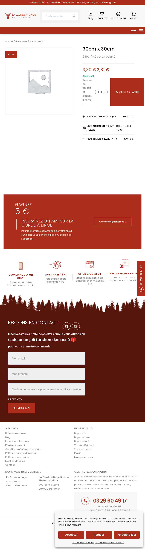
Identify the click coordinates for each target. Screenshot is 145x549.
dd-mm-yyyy (15, 399)
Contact (102, 18)
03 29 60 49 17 (110, 500)
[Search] (74, 16)
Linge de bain (82, 437)
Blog (90, 18)
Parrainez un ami (15, 445)
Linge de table (82, 441)
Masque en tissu (83, 457)
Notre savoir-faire (15, 433)
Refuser (99, 535)
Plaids (77, 453)
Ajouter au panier (127, 91)
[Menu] (141, 30)
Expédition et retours (17, 441)
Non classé (21, 41)
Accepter (71, 535)
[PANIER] (133, 14)
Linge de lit (80, 433)
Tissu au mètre (82, 449)
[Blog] (90, 14)
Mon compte (118, 18)
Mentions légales (15, 461)
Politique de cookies (83, 542)
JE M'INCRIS (21, 408)
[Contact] (102, 14)
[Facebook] (67, 326)
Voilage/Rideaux (84, 445)
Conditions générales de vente (23, 449)
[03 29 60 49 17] (85, 501)
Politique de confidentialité (109, 542)
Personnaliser (126, 535)
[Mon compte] (118, 14)
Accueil (9, 41)
